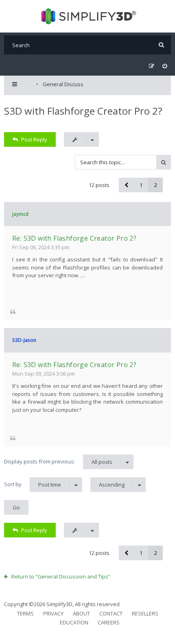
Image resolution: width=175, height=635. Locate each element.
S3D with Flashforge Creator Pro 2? (83, 110)
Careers (109, 622)
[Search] (161, 44)
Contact (110, 613)
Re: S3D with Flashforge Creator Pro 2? (74, 238)
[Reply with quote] (13, 311)
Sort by (32, 484)
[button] (126, 185)
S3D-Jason (24, 340)
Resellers (145, 613)
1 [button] (141, 185)
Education (74, 622)
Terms (25, 613)
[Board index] (87, 16)
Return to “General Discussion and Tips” (60, 576)
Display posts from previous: (58, 461)
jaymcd (20, 214)
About (81, 613)
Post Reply (34, 139)
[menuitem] (164, 66)
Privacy (53, 613)
